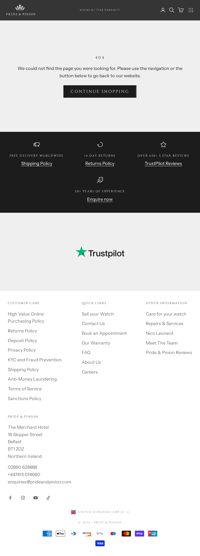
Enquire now (100, 199)
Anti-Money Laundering (32, 379)
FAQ (86, 352)
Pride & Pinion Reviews (169, 352)
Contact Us (93, 323)
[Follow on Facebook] (10, 497)
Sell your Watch (98, 314)
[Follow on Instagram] (22, 497)
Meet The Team (162, 343)
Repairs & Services (164, 323)
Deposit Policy (22, 340)
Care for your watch (166, 314)
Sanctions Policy (24, 398)
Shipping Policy (36, 163)
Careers (90, 372)
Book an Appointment (104, 333)
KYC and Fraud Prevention (35, 360)
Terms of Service (25, 389)
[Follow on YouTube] (35, 497)
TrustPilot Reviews (163, 163)
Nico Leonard (159, 333)
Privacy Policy (22, 350)
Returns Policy (99, 163)
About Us (91, 362)
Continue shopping (99, 91)
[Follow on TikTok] (48, 497)
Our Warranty (96, 343)
